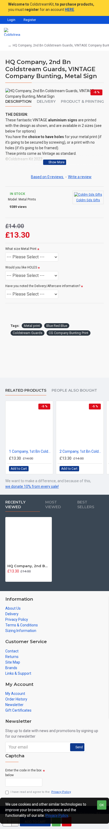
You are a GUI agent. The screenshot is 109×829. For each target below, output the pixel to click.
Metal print (32, 326)
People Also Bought (74, 390)
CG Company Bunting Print (68, 333)
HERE (69, 9)
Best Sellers (85, 504)
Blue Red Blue (56, 326)
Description (18, 101)
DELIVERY (46, 101)
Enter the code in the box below (23, 772)
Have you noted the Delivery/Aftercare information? (42, 286)
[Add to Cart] (9, 577)
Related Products (25, 390)
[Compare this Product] (47, 468)
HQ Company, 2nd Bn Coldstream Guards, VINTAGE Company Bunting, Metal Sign (28, 566)
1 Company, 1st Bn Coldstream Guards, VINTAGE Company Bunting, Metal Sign (30, 451)
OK (101, 805)
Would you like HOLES (21, 267)
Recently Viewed (15, 504)
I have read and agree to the (41, 792)
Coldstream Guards (27, 333)
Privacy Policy (57, 815)
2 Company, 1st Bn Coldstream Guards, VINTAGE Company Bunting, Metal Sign (81, 451)
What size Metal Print (21, 249)
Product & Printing (82, 101)
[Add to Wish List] (41, 468)
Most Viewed (53, 504)
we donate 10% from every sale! (32, 486)
